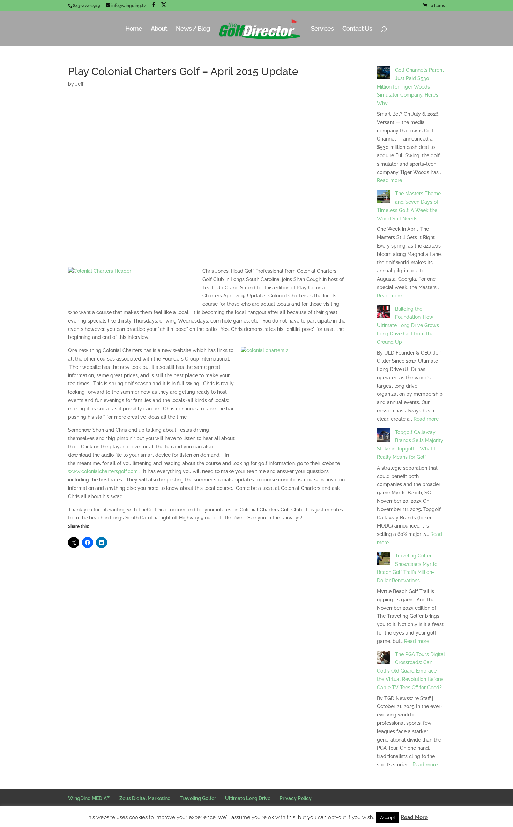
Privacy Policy (296, 798)
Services (322, 29)
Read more (389, 180)
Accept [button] (387, 817)
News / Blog (193, 29)
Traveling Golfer (198, 798)
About (159, 29)
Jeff (79, 84)
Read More (414, 817)
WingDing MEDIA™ (89, 798)
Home (133, 29)
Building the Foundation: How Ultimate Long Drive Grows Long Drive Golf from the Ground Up (408, 325)
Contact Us (357, 29)
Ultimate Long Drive (247, 798)
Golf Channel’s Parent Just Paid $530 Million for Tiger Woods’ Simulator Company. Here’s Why (410, 86)
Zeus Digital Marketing (145, 798)
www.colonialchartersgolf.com (103, 471)
